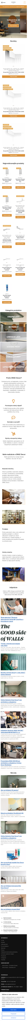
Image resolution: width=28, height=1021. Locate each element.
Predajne (5, 529)
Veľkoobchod (4, 944)
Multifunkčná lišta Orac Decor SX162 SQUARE (20, 211)
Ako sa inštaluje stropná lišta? (10, 909)
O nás (2, 940)
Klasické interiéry (8, 468)
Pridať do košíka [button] (13, 76)
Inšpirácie (13, 587)
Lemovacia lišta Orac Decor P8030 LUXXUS (7, 269)
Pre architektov (5, 946)
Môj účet (3, 948)
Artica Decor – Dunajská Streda (9, 965)
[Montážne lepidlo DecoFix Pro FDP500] (7, 287)
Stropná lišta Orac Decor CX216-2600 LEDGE (13, 111)
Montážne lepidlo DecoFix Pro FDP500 (7, 296)
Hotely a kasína (7, 552)
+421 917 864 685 (11, 981)
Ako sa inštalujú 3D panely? (10, 790)
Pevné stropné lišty (8, 68)
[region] (13, 1006)
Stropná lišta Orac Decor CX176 (20, 237)
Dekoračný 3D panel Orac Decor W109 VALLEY (6, 180)
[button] (24, 3)
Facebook (3, 955)
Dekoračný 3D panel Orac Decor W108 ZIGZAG (6, 208)
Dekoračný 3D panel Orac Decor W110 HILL (20, 180)
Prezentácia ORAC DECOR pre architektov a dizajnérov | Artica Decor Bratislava (11, 763)
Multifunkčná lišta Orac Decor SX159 (7, 240)
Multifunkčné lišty (20, 205)
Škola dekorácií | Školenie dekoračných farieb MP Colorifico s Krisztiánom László (12, 619)
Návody (13, 773)
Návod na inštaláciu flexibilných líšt (12, 813)
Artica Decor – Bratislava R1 (9, 967)
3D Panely (7, 177)
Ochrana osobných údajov (7, 954)
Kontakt (3, 942)
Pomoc (2, 950)
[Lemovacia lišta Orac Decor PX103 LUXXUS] (20, 259)
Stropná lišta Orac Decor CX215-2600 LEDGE (13, 151)
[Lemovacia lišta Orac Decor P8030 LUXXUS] (7, 259)
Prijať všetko (13, 1009)
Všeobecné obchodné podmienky (9, 952)
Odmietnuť (13, 1017)
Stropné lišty (16, 68)
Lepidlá (7, 293)
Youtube (3, 959)
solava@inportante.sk (10, 984)
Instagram (3, 957)
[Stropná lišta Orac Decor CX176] (20, 229)
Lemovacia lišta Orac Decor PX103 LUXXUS (20, 269)
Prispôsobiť (13, 1013)
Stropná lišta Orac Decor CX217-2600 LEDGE (13, 72)
